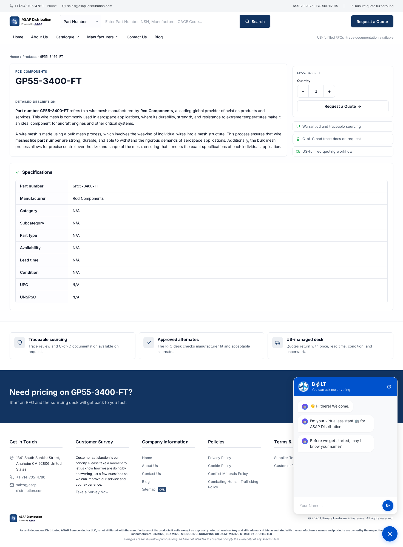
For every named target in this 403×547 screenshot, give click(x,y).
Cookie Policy (219, 465)
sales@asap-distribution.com (29, 488)
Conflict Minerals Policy (228, 473)
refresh (389, 386)
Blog (159, 37)
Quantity (303, 81)
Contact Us (137, 37)
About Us (39, 37)
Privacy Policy (219, 457)
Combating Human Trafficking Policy (233, 484)
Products (29, 57)
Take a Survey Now (92, 492)
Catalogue (65, 37)
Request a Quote (372, 21)
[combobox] (171, 21)
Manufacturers (100, 37)
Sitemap (153, 489)
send (387, 506)
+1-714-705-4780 (30, 477)
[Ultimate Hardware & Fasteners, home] (30, 21)
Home (18, 37)
